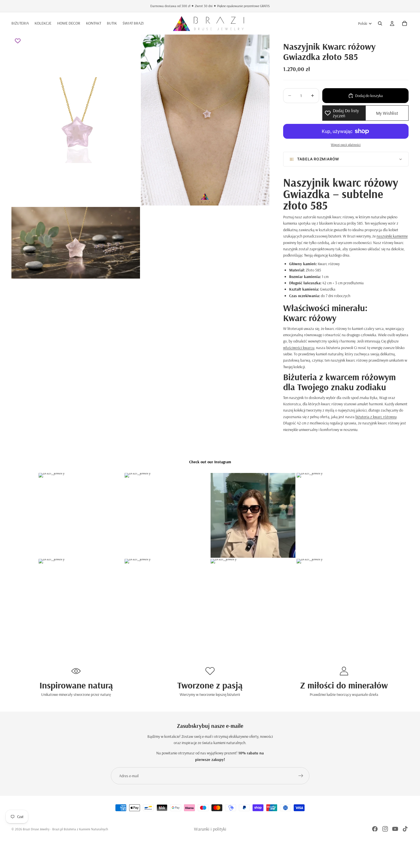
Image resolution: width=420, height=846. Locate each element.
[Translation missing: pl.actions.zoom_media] (75, 120)
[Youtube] (395, 828)
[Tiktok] (405, 828)
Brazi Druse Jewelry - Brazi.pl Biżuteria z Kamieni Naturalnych (65, 829)
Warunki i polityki (210, 829)
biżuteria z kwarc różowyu (376, 416)
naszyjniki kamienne (392, 236)
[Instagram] (385, 828)
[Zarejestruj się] (301, 776)
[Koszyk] (404, 23)
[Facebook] (374, 828)
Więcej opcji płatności (346, 144)
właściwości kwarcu (298, 347)
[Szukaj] (380, 23)
